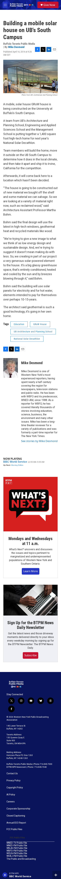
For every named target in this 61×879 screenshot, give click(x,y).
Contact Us (12, 773)
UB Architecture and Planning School (33, 331)
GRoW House (40, 324)
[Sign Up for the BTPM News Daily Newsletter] (30, 600)
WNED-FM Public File (17, 845)
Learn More (30, 571)
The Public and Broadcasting (21, 859)
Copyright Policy (15, 787)
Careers (11, 801)
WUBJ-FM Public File (17, 856)
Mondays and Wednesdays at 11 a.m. (30, 541)
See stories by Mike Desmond (39, 441)
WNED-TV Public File (17, 843)
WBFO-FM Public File (17, 851)
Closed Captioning (16, 816)
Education (19, 324)
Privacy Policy (13, 780)
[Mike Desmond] (10, 368)
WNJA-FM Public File (17, 848)
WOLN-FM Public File (17, 853)
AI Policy (11, 794)
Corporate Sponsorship (18, 808)
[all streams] (56, 875)
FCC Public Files (14, 829)
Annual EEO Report (16, 823)
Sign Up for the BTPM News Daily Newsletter (30, 625)
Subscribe (30, 655)
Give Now (49, 4)
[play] (5, 875)
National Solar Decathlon (27, 338)
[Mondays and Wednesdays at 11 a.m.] (30, 504)
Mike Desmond (16, 47)
